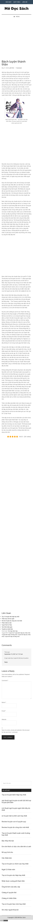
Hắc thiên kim (7, 858)
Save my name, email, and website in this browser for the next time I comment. (16, 731)
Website (4, 719)
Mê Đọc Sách (16, 8)
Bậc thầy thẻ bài (8, 841)
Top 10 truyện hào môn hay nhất (14, 904)
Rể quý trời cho (7, 852)
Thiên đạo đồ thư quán (8, 618)
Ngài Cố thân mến (8, 869)
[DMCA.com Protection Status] (4, 921)
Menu (18, 16)
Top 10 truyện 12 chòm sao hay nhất (15, 864)
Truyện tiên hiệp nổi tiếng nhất (11, 636)
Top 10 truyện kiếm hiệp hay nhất (14, 795)
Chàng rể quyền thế (9, 892)
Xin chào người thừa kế (10, 910)
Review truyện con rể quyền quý (14, 822)
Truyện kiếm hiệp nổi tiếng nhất (9, 634)
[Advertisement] (16, 43)
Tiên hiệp (10, 631)
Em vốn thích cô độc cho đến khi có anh (16, 846)
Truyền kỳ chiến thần (7, 629)
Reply (6, 662)
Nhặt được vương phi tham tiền (13, 881)
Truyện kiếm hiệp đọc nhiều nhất (22, 633)
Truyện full (11, 633)
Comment (5, 680)
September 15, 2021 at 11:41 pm (13, 654)
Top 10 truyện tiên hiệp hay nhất (10, 616)
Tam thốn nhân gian (7, 627)
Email (4, 711)
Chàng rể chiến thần (9, 898)
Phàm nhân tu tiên (7, 623)
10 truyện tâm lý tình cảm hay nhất (14, 816)
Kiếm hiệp (15, 631)
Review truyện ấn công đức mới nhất (12, 621)
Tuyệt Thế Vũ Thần (7, 625)
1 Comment (19, 68)
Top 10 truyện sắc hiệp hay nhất (13, 875)
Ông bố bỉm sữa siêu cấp (11, 887)
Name (4, 702)
